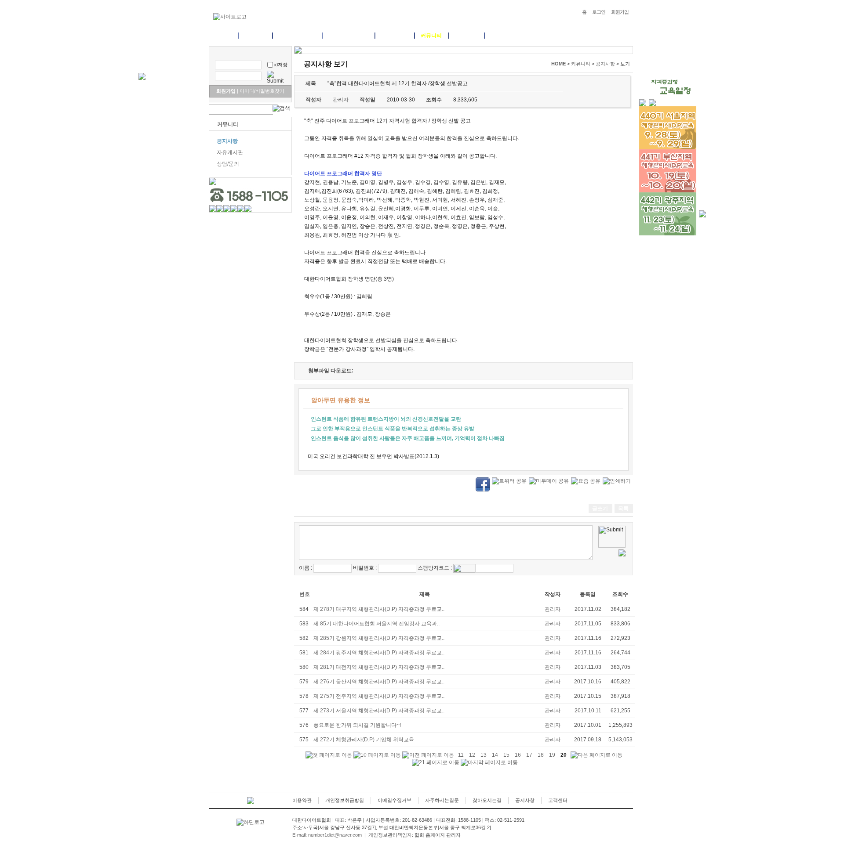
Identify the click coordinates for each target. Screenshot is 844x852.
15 (506, 755)
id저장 (280, 64)
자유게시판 (230, 152)
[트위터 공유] (509, 481)
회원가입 (620, 11)
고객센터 (558, 800)
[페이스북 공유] (483, 484)
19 (552, 755)
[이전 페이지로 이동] (428, 755)
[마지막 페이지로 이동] (489, 762)
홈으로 (223, 35)
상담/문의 (228, 164)
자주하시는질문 (442, 800)
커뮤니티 (431, 35)
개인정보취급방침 (344, 800)
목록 (623, 508)
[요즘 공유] (585, 481)
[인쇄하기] (617, 481)
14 (495, 755)
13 (483, 755)
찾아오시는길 (487, 800)
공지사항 (227, 141)
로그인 (598, 11)
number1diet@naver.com (335, 835)
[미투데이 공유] (549, 481)
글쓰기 (600, 508)
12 (472, 755)
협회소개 (255, 35)
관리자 (552, 609)
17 (529, 755)
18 (540, 755)
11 (460, 755)
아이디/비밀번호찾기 (260, 91)
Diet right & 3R (297, 35)
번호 (304, 594)
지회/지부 (466, 35)
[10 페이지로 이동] (377, 755)
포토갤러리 (394, 35)
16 (518, 755)
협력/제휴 (502, 35)
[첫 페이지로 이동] (329, 755)
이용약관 (302, 800)
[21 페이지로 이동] (435, 762)
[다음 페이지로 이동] (596, 755)
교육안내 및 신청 (348, 35)
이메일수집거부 (394, 800)
